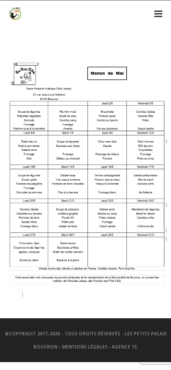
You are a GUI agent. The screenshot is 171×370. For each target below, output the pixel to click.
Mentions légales (84, 347)
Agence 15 (124, 347)
